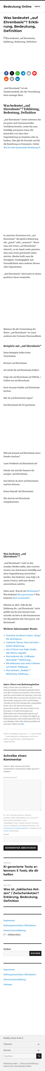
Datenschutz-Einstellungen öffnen (18, 1066)
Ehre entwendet (21, 598)
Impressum (9, 920)
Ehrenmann (33, 591)
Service (7, 1050)
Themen (8, 1044)
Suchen (7, 949)
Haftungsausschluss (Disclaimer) (20, 925)
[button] (6, 73)
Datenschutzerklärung (16, 828)
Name (6, 834)
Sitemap (8, 984)
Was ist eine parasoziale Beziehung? (21, 147)
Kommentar (10, 778)
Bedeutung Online (18, 6)
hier (22, 724)
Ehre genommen (26, 594)
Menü (37, 6)
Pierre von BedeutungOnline (15, 734)
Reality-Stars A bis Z (13, 1038)
